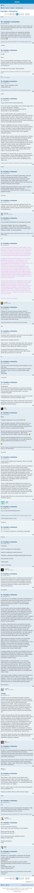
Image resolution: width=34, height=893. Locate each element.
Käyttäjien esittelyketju (9, 11)
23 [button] (26, 14)
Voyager (3, 693)
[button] (10, 14)
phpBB (16, 888)
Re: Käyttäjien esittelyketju (10, 22)
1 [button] (15, 14)
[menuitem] (2, 5)
